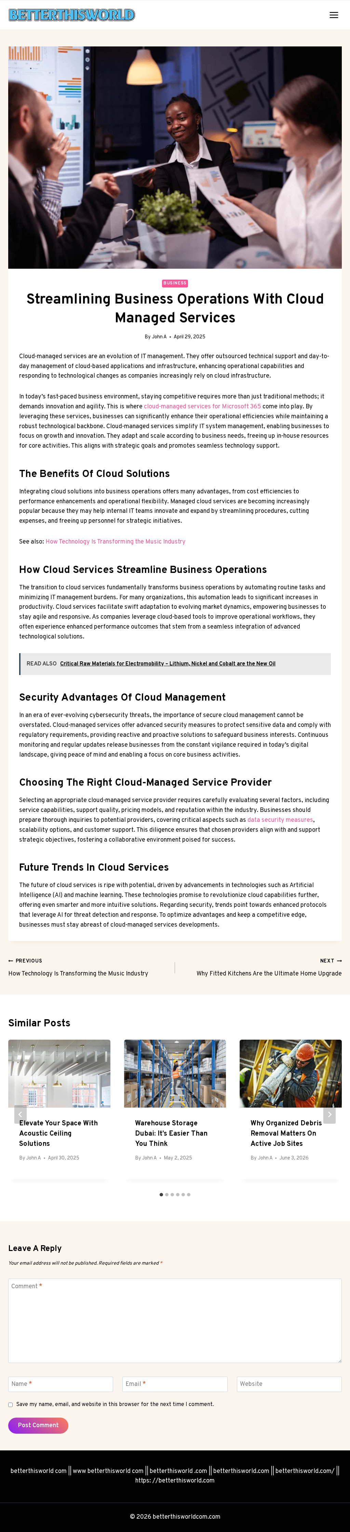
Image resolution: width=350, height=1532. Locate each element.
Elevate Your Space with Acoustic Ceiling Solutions (58, 1134)
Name (21, 1384)
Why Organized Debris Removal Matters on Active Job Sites (286, 1134)
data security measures (280, 820)
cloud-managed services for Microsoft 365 (202, 407)
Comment (26, 1287)
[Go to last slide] (20, 1114)
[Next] (329, 1114)
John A (159, 337)
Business (175, 283)
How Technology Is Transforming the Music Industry (115, 542)
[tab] (161, 1194)
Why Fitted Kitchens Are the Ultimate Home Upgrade (269, 968)
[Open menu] (334, 15)
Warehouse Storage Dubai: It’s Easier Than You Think (171, 1134)
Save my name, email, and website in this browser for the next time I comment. (115, 1404)
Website (251, 1384)
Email (135, 1384)
